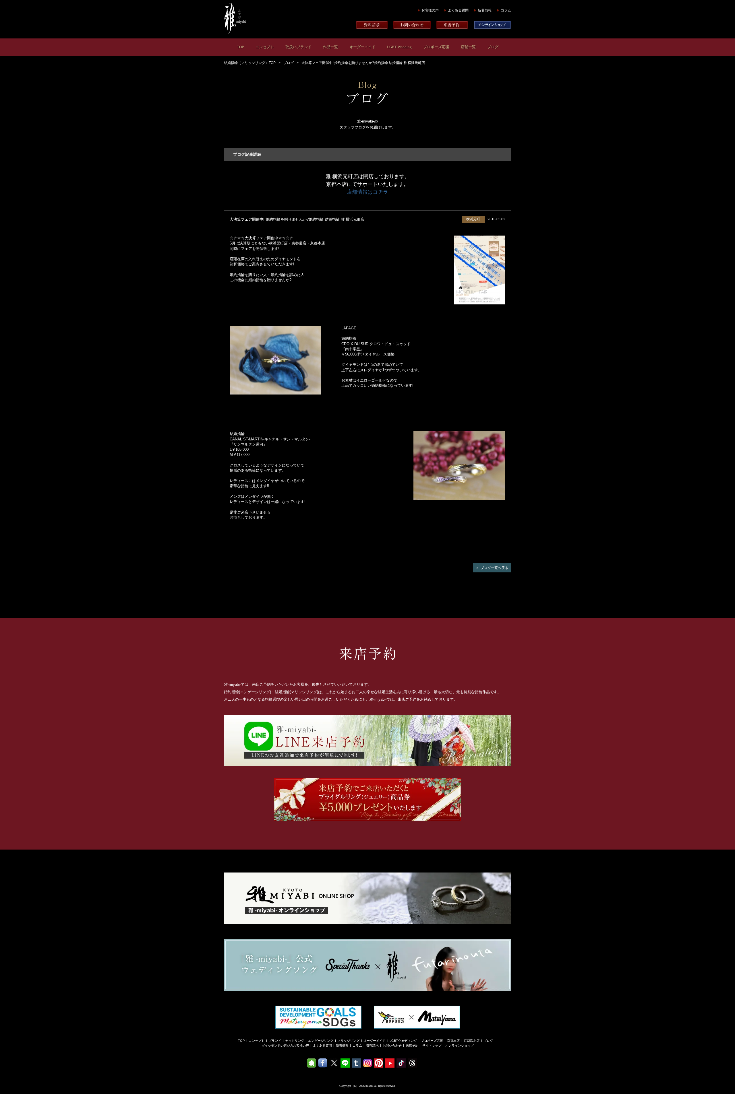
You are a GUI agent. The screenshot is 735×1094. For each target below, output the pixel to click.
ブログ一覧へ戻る (494, 568)
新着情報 (485, 10)
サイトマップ (431, 1045)
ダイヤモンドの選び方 (277, 1045)
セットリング (294, 1040)
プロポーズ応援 (436, 47)
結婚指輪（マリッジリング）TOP (250, 63)
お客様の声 (430, 10)
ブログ (492, 47)
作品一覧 (330, 47)
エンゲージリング (320, 1040)
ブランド (274, 1040)
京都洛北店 (471, 1040)
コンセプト (264, 47)
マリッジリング (348, 1040)
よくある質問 (458, 10)
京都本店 (453, 1040)
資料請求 (372, 1045)
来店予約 (412, 1045)
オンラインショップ (459, 1045)
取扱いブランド (298, 47)
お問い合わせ (392, 1045)
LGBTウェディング (403, 1040)
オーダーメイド (362, 47)
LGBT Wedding (399, 47)
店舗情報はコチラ (367, 192)
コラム (506, 10)
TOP (240, 47)
